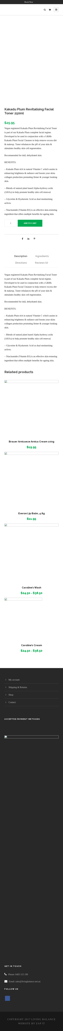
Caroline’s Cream (31, 645)
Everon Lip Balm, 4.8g (31, 513)
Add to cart (30, 223)
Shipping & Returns (17, 687)
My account (13, 680)
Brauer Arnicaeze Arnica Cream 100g (31, 441)
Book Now (28, 2)
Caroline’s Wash (31, 587)
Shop (10, 695)
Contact (12, 702)
